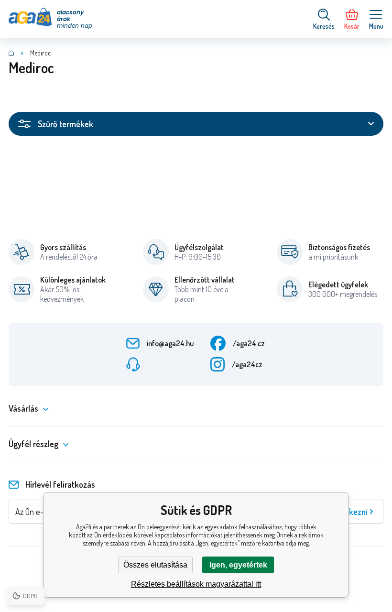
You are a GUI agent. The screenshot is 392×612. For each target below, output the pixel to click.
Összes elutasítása (155, 565)
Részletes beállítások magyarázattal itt (196, 584)
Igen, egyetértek (238, 565)
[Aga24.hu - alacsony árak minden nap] (11, 53)
